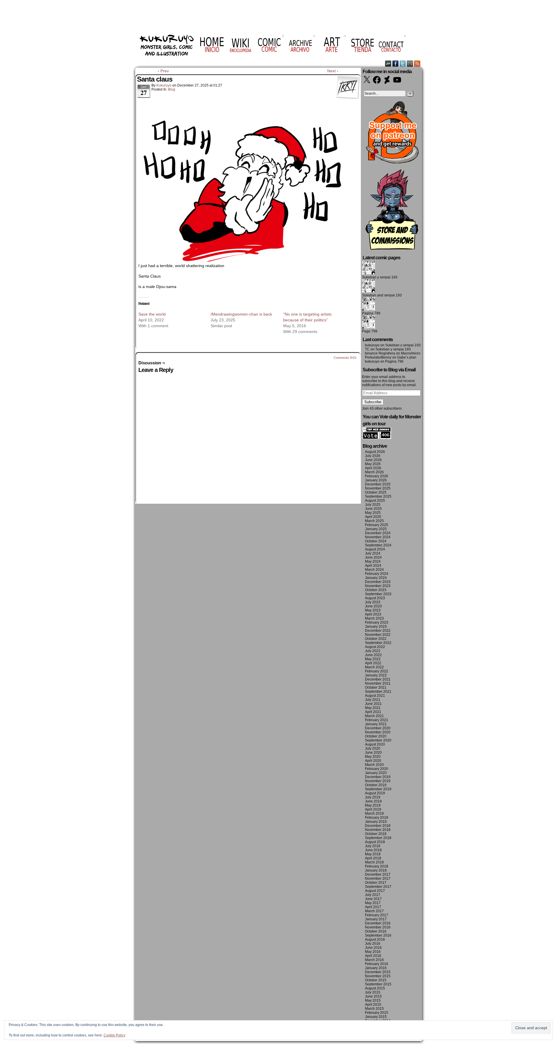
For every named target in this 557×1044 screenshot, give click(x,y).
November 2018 (377, 830)
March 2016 (374, 960)
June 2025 (373, 509)
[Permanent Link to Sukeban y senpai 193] (368, 273)
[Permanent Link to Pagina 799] (368, 309)
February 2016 (376, 964)
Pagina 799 (371, 313)
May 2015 (373, 1000)
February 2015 (376, 1013)
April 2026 (373, 468)
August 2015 (375, 988)
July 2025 (372, 505)
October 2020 (375, 736)
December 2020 (377, 728)
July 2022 (372, 651)
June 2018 (373, 850)
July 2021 (372, 700)
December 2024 (377, 533)
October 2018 (375, 834)
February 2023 (376, 622)
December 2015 (377, 972)
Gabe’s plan (406, 357)
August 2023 (375, 598)
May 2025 (373, 513)
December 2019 (377, 777)
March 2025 (374, 521)
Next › (332, 71)
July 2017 (372, 895)
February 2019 (376, 818)
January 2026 (376, 480)
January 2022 (376, 675)
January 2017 (376, 919)
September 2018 (378, 838)
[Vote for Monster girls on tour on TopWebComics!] (376, 438)
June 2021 (373, 704)
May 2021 (373, 708)
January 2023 (376, 626)
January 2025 (376, 529)
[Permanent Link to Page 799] (368, 327)
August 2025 (375, 500)
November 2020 (377, 732)
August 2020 (375, 744)
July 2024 (372, 553)
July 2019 (372, 797)
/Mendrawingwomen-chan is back (241, 314)
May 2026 (373, 464)
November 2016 (377, 927)
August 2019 (375, 793)
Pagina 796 (394, 361)
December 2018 (377, 826)
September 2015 (378, 984)
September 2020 (378, 740)
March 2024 (374, 570)
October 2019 (375, 785)
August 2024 (375, 549)
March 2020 (374, 765)
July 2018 (372, 846)
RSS (417, 63)
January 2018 (376, 870)
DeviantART (388, 63)
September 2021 (378, 692)
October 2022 (375, 639)
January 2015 (376, 1017)
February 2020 (376, 769)
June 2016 (373, 948)
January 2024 (376, 578)
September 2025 (378, 496)
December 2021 (377, 679)
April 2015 (373, 1004)
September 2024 (378, 545)
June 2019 (373, 801)
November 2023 (377, 586)
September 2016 (378, 935)
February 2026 (376, 476)
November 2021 (377, 683)
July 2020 (372, 748)
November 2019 (377, 781)
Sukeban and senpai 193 (382, 295)
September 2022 (378, 643)
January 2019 (376, 822)
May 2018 (373, 854)
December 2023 (377, 582)
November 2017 (377, 878)
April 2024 (373, 566)
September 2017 (378, 887)
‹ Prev (163, 71)
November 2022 (377, 635)
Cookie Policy (114, 1035)
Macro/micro (410, 353)
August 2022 (375, 647)
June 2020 (373, 752)
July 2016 (372, 944)
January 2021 (376, 724)
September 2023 (378, 594)
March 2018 (374, 862)
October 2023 (375, 590)
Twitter (402, 63)
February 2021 (376, 720)
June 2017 (373, 899)
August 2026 (375, 452)
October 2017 (375, 883)
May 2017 (373, 903)
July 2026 (372, 456)
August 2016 (375, 939)
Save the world (152, 314)
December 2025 (377, 484)
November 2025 (377, 488)
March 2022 (374, 667)
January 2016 (376, 968)
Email (410, 63)
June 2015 (373, 996)
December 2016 (377, 923)
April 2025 (373, 517)
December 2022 (377, 631)
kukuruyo (163, 85)
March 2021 (374, 716)
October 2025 (375, 492)
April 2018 (373, 858)
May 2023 (373, 610)
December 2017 (377, 874)
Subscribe (372, 402)
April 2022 (373, 663)
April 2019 (373, 809)
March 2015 (374, 1009)
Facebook (395, 63)
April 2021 (373, 712)
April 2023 (373, 614)
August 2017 (375, 891)
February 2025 (376, 525)
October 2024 (375, 541)
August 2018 (375, 842)
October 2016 (375, 931)
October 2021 (375, 687)
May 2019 (373, 805)
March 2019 (374, 813)
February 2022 (376, 671)
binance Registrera (380, 353)
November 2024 (377, 537)
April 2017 (373, 907)
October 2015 (375, 980)
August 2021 (375, 696)
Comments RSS (345, 357)
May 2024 (373, 561)
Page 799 (369, 331)
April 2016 (373, 956)
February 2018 (376, 866)
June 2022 (373, 655)
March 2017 (374, 911)
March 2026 (374, 472)
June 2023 (373, 606)
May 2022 (373, 659)
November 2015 (377, 976)
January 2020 (376, 773)
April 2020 (373, 761)
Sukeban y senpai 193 (379, 277)
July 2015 (372, 992)
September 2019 (378, 789)
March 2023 (374, 618)
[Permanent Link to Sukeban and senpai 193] (368, 291)
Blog (171, 89)
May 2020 (373, 757)
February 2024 (376, 574)
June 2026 (373, 460)
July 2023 (372, 602)
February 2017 (376, 915)
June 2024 (373, 557)
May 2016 (373, 952)
